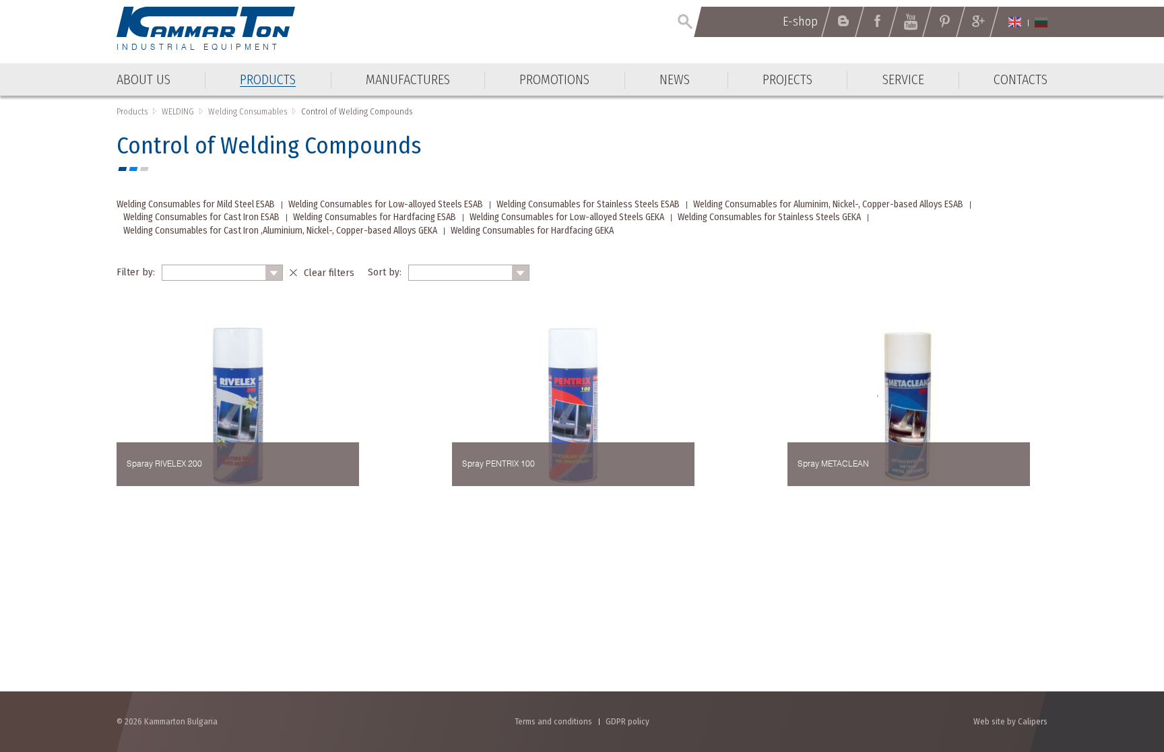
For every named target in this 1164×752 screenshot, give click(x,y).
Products (132, 111)
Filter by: (136, 272)
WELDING (178, 111)
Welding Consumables (247, 111)
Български (1041, 22)
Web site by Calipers (1010, 721)
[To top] (1120, 669)
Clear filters (329, 273)
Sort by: (384, 272)
